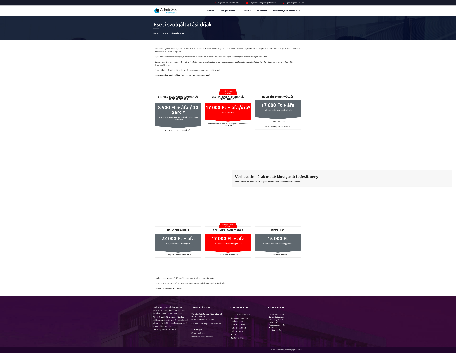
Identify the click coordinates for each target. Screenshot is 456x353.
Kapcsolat (261, 11)
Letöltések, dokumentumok (286, 11)
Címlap (210, 11)
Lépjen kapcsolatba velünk (163, 330)
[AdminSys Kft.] (167, 10)
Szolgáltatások (227, 11)
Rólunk (247, 11)
